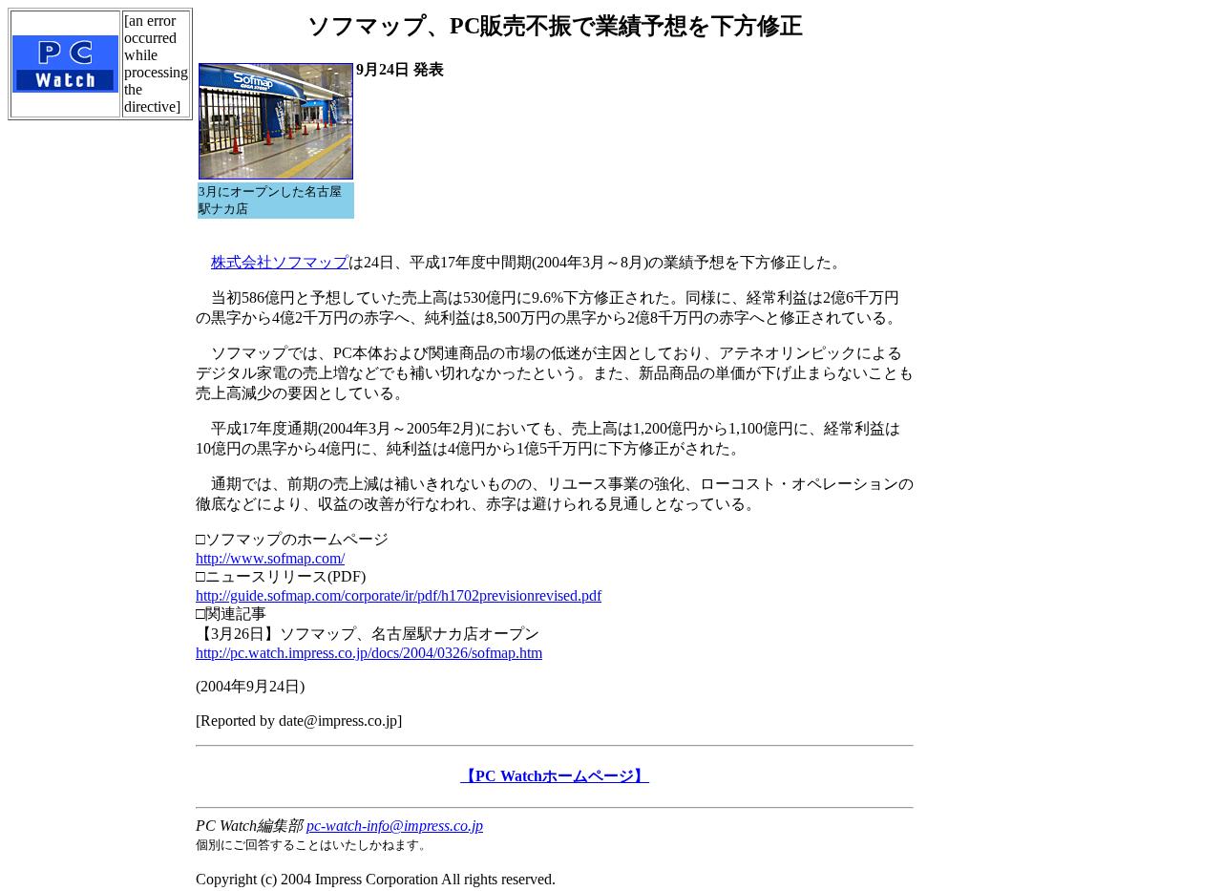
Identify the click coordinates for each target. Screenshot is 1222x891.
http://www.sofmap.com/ (270, 558)
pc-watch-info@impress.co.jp (394, 825)
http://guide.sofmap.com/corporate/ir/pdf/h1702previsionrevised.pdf (398, 595)
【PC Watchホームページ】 (554, 776)
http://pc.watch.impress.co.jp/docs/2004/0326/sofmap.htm (369, 653)
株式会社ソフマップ (279, 262)
